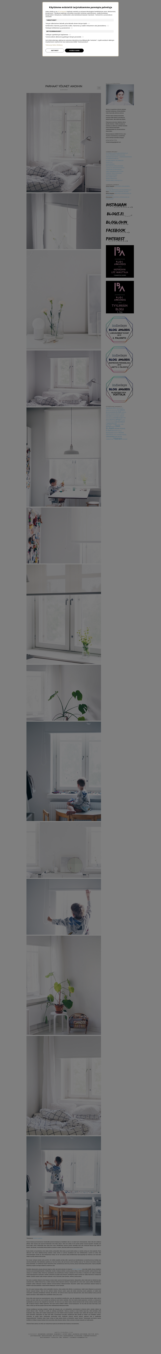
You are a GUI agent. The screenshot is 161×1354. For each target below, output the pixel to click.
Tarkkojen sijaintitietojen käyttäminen (56, 35)
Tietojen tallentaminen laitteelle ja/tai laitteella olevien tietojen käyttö (66, 23)
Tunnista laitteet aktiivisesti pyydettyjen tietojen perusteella (63, 37)
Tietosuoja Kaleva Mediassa (54, 45)
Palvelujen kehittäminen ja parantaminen (57, 28)
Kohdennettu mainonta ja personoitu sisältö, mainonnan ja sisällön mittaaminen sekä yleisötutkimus (75, 26)
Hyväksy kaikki (74, 50)
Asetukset (55, 50)
